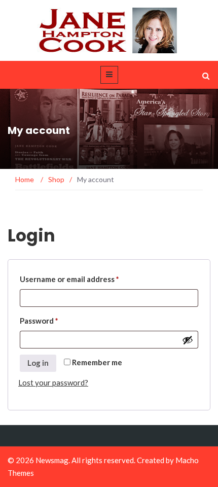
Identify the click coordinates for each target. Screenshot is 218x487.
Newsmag (51, 460)
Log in (38, 362)
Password (39, 319)
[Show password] (187, 339)
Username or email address (69, 277)
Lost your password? (53, 382)
